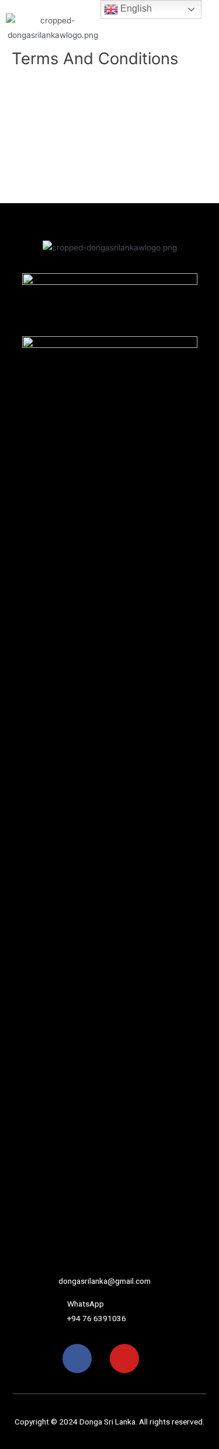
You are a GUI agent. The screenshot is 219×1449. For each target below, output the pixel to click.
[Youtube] (124, 1358)
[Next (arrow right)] (198, 755)
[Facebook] (77, 1358)
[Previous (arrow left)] (20, 755)
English (135, 8)
